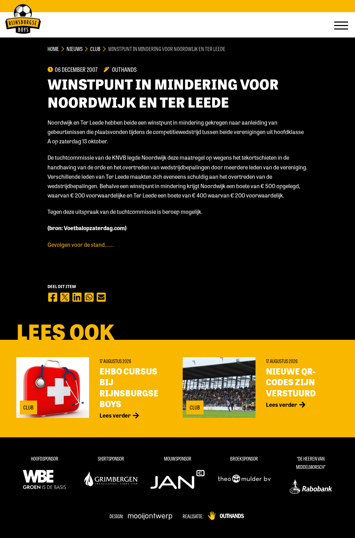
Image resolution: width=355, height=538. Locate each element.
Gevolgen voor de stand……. (80, 245)
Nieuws (75, 49)
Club (95, 49)
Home (53, 49)
